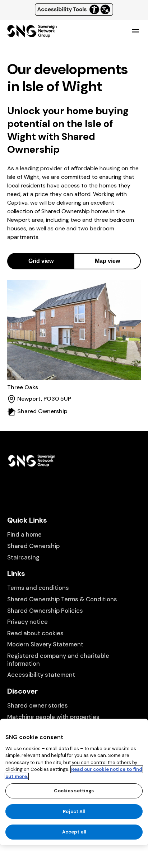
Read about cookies (35, 633)
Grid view (41, 261)
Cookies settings (74, 791)
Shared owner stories (37, 705)
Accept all (74, 832)
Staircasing (23, 557)
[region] (74, 782)
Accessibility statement (41, 675)
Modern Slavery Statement (45, 644)
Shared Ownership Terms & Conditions (62, 599)
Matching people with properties (53, 717)
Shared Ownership (33, 546)
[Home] (32, 34)
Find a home (24, 534)
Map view (107, 261)
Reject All (74, 811)
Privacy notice (27, 622)
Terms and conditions (38, 588)
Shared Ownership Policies (45, 611)
